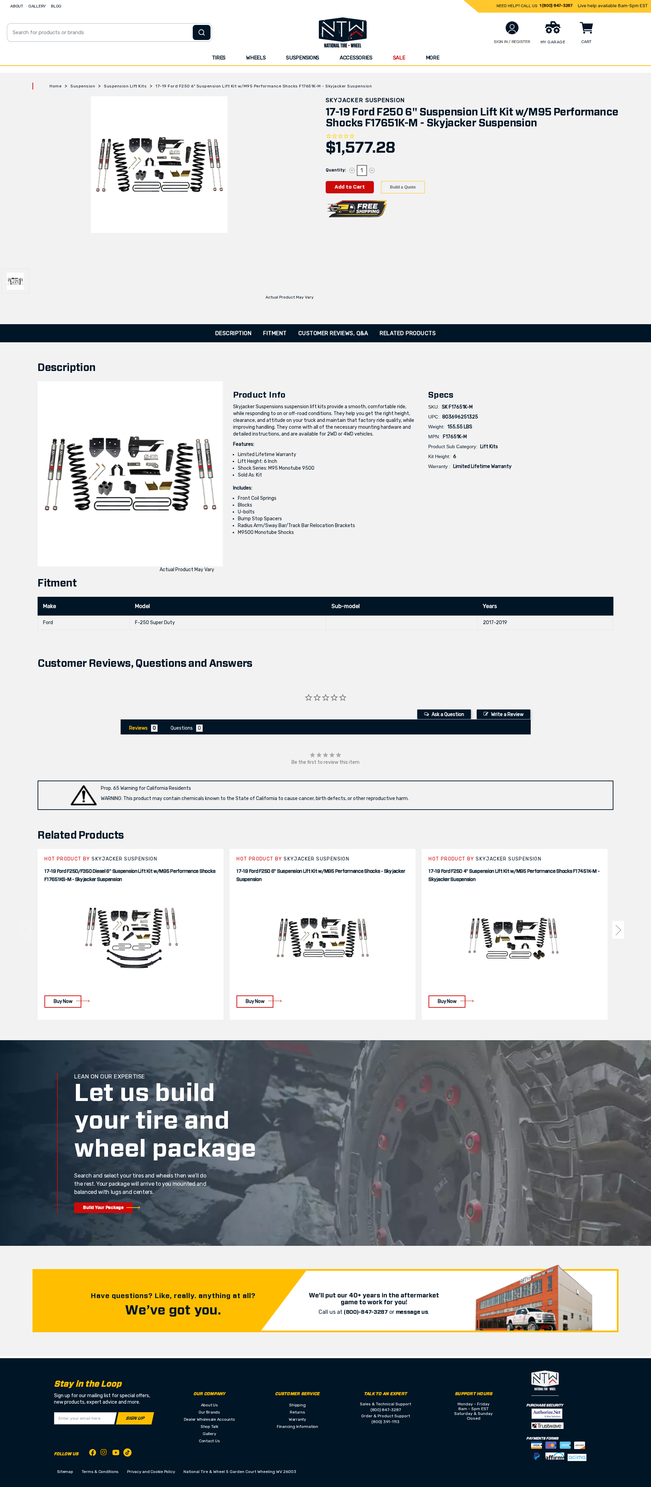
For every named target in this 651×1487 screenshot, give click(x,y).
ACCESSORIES (356, 58)
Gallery (209, 1433)
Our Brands (209, 1412)
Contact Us (209, 1440)
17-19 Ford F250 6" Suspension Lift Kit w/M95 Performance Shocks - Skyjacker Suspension (320, 875)
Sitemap (65, 1471)
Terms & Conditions (100, 1471)
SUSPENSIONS (302, 58)
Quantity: (336, 170)
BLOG (56, 6)
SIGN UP (135, 1418)
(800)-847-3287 (366, 1312)
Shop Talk (209, 1426)
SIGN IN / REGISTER (512, 41)
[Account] (512, 28)
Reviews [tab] (138, 728)
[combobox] (109, 32)
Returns (297, 1412)
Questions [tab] (182, 728)
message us (412, 1312)
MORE (432, 58)
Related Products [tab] (408, 333)
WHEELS (256, 58)
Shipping (297, 1405)
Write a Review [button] (507, 714)
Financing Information (297, 1426)
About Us (209, 1405)
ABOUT (16, 6)
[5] (26, 930)
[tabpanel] (131, 934)
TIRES (219, 58)
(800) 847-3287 (385, 1409)
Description (233, 333)
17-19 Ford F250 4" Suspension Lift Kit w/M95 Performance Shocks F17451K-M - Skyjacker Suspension (514, 875)
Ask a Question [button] (448, 714)
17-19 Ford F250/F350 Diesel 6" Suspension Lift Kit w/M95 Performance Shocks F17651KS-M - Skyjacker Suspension (129, 875)
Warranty (297, 1419)
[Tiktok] (127, 1453)
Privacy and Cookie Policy (151, 1471)
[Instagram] (104, 1454)
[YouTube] (116, 1453)
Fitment (275, 333)
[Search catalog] (202, 32)
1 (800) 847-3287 (556, 5)
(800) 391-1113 (385, 1421)
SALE (399, 58)
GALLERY (37, 6)
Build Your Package (103, 1208)
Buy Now (63, 1001)
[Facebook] (93, 1453)
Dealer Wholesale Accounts (209, 1419)
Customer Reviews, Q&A (333, 333)
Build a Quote (403, 187)
